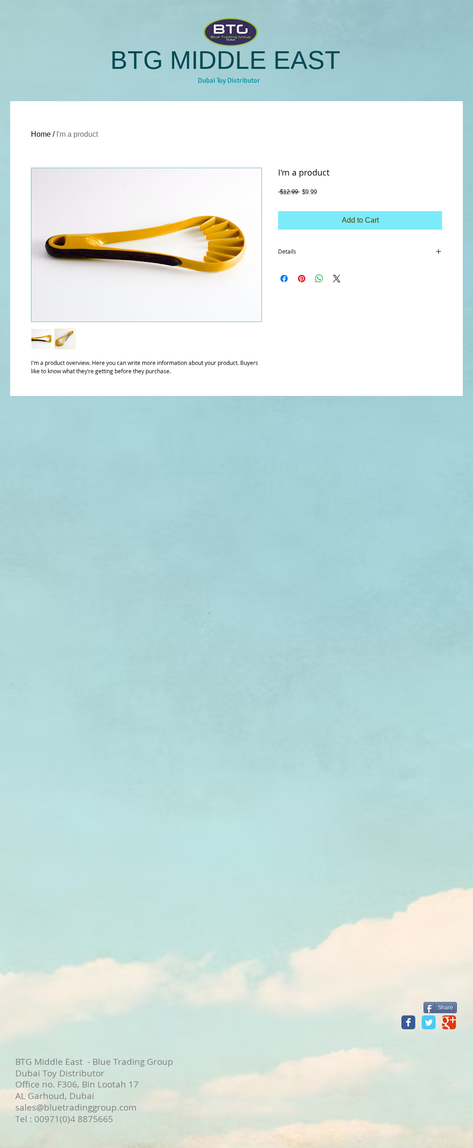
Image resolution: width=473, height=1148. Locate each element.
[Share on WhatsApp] (319, 278)
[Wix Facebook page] (408, 1022)
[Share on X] (336, 278)
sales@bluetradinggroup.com (76, 1107)
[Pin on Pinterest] (301, 278)
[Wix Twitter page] (429, 1022)
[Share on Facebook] (284, 278)
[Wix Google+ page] (449, 1022)
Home (41, 134)
